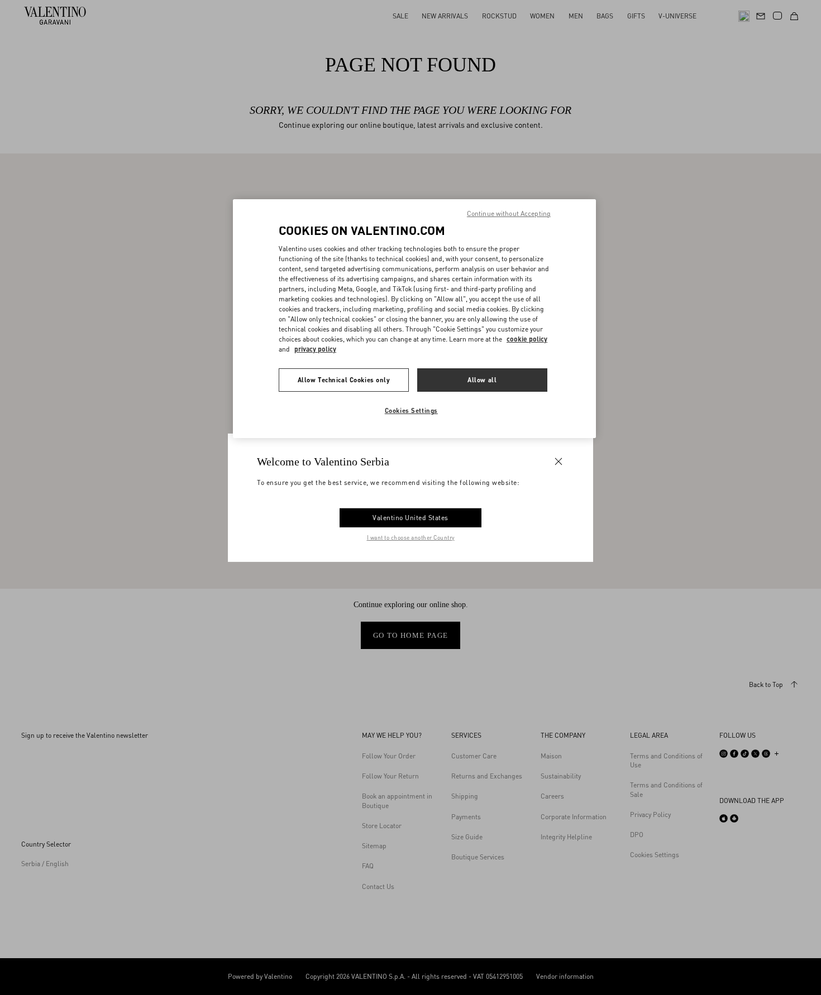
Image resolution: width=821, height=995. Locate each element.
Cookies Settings (411, 410)
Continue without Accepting (509, 213)
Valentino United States (410, 517)
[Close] (558, 461)
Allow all (482, 380)
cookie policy (527, 339)
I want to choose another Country (411, 537)
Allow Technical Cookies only (344, 380)
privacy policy (315, 349)
